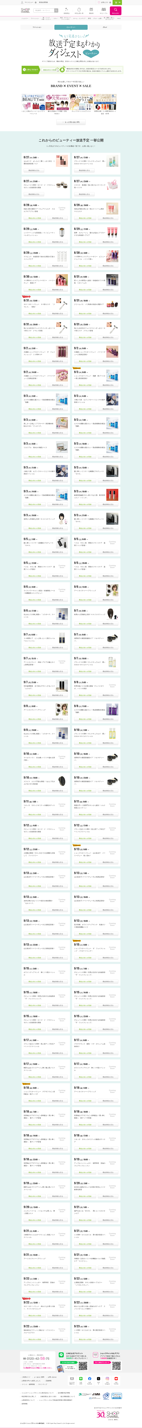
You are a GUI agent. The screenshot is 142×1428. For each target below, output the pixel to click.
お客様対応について (28, 1400)
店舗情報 (48, 1381)
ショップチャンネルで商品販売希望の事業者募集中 (55, 1400)
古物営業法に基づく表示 (48, 1396)
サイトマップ (42, 1384)
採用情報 (24, 1404)
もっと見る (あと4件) (72, 122)
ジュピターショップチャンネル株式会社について (38, 1393)
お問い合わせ (52, 1377)
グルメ (105, 27)
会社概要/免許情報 (64, 1393)
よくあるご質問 (39, 1377)
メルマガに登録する (72, 1383)
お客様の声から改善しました (31, 1381)
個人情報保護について (68, 1396)
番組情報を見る (33, 170)
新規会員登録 (43, 2)
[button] (117, 1396)
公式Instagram (107, 1383)
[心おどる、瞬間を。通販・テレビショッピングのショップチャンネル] (25, 10)
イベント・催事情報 (28, 1384)
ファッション (37, 27)
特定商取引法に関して (29, 1396)
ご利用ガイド (26, 1377)
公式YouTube (116, 1383)
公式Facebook (89, 1383)
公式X (98, 1383)
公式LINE (80, 1383)
